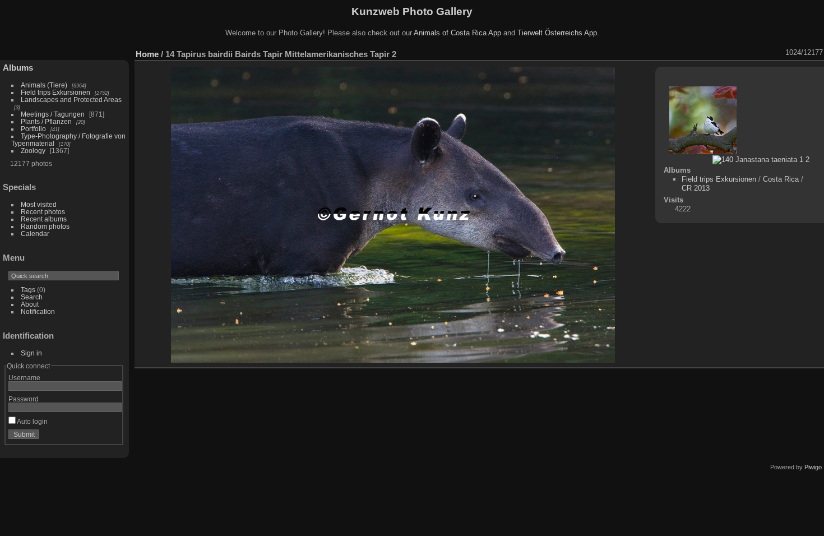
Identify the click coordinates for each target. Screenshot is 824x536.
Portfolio (33, 128)
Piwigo (813, 467)
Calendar (35, 233)
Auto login (32, 421)
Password (23, 399)
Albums (18, 67)
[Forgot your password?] (111, 436)
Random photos (45, 226)
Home (147, 54)
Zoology (33, 150)
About (30, 304)
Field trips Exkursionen (55, 92)
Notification (38, 311)
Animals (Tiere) (44, 85)
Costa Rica (781, 179)
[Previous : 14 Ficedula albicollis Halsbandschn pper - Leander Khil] (763, 52)
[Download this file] (719, 52)
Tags (28, 289)
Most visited (39, 204)
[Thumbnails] (749, 52)
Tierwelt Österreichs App (557, 33)
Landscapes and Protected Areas (71, 99)
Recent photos (43, 211)
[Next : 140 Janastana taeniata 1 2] (778, 52)
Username (24, 377)
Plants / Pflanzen (46, 121)
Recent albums (44, 219)
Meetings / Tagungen (53, 114)
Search (32, 297)
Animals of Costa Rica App (457, 33)
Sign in (31, 353)
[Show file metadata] (705, 52)
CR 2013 (696, 188)
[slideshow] (690, 52)
